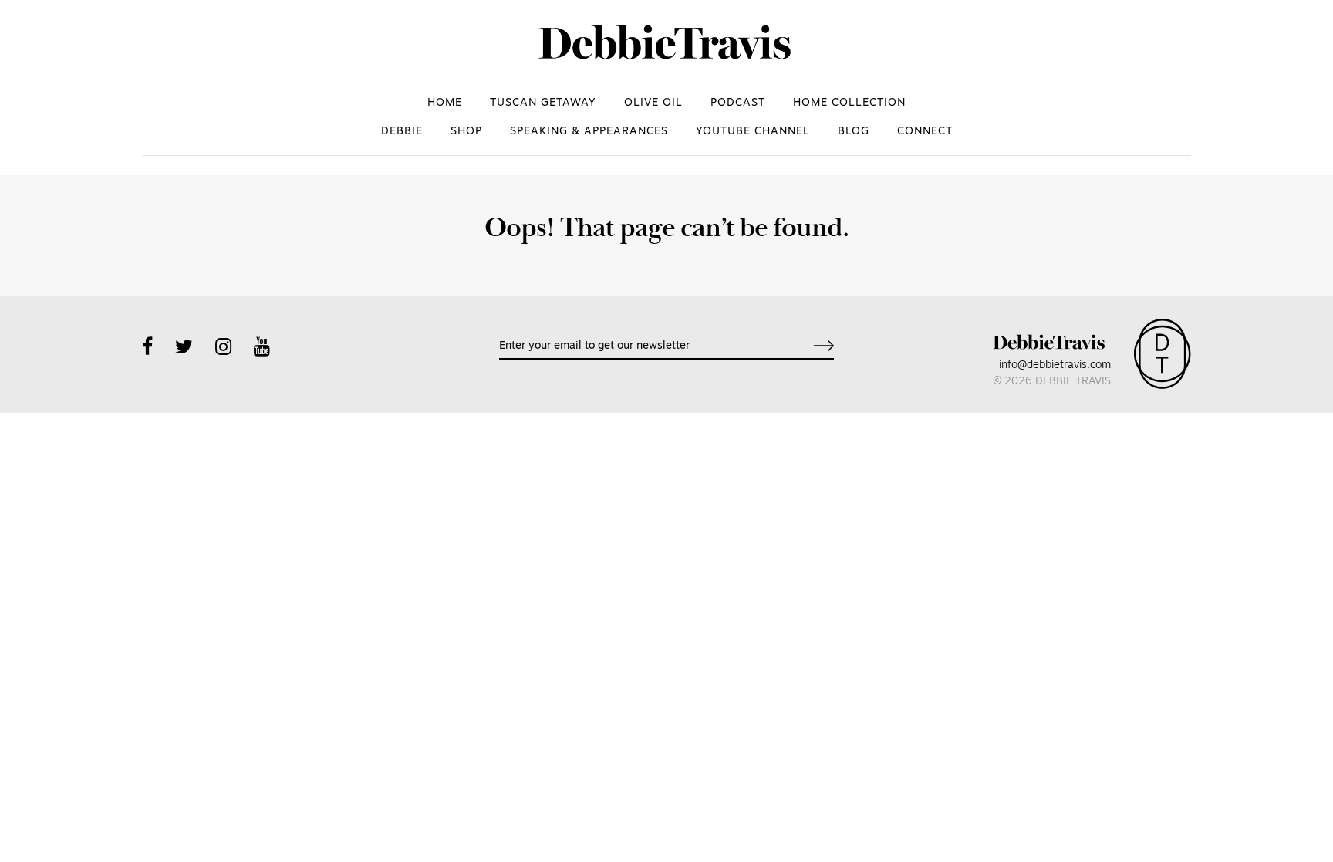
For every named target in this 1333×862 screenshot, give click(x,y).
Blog (853, 131)
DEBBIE (402, 131)
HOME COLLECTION (849, 103)
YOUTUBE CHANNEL (753, 131)
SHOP (466, 131)
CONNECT (925, 131)
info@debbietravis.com (1055, 365)
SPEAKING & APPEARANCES (589, 131)
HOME (444, 103)
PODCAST (737, 103)
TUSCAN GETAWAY (543, 103)
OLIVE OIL (653, 103)
